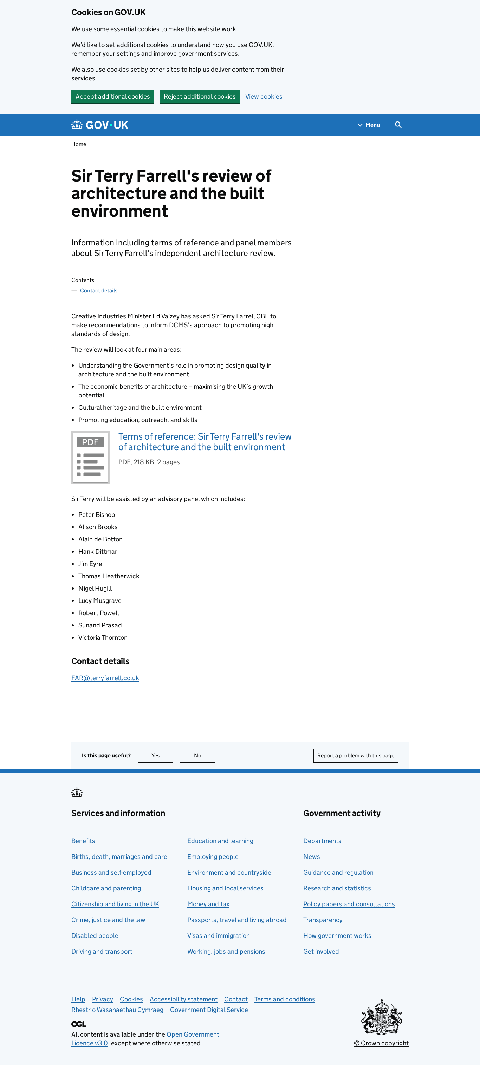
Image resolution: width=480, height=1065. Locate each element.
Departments (322, 841)
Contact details (98, 290)
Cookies (131, 999)
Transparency (323, 920)
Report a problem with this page (355, 755)
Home (78, 144)
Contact (236, 999)
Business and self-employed (111, 872)
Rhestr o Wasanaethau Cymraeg (117, 1010)
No (204, 755)
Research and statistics (337, 888)
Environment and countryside (229, 872)
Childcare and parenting (106, 888)
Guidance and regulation (338, 872)
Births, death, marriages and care (119, 857)
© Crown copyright (381, 1043)
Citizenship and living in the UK (115, 904)
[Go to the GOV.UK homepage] (99, 124)
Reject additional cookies (200, 96)
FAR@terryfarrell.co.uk (105, 678)
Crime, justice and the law (108, 920)
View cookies (264, 96)
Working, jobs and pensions (226, 951)
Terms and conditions (284, 999)
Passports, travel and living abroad (237, 920)
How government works (337, 936)
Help (78, 999)
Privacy (102, 999)
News (311, 857)
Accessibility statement (184, 999)
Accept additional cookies (113, 96)
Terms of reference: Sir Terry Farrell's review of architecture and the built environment (205, 441)
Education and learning (220, 841)
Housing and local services (225, 888)
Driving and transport (101, 951)
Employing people (213, 857)
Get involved (321, 951)
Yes (162, 755)
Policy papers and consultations (349, 904)
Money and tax (208, 904)
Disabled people (94, 936)
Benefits (83, 841)
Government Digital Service (209, 1010)
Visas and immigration (218, 936)
